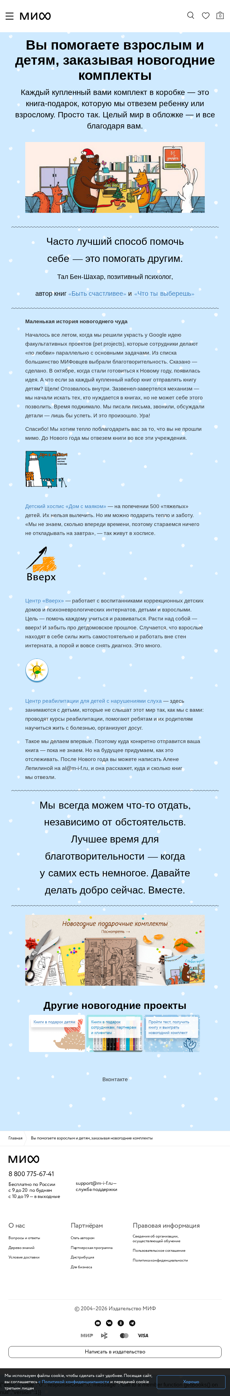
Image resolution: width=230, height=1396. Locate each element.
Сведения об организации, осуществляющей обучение (156, 1239)
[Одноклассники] (121, 1323)
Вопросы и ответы (24, 1238)
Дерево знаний (21, 1248)
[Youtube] (98, 1323)
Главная (15, 1138)
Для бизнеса (81, 1267)
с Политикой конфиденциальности (73, 1382)
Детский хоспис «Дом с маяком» (65, 506)
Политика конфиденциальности (160, 1260)
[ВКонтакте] (109, 1323)
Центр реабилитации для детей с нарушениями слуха (93, 701)
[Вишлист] (205, 16)
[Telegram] (132, 1323)
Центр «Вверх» (44, 601)
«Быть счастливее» (97, 293)
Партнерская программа (91, 1248)
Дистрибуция (82, 1257)
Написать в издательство (115, 1352)
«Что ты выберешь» (164, 293)
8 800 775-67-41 (31, 1174)
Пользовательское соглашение (159, 1250)
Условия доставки (23, 1257)
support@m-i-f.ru (94, 1183)
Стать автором (83, 1238)
